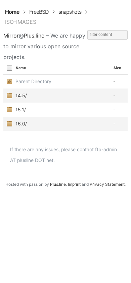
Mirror (11, 35)
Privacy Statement (107, 184)
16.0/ (21, 123)
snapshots (69, 11)
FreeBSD (39, 11)
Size (117, 68)
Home (12, 11)
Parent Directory (33, 81)
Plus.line (34, 35)
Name (21, 68)
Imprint (74, 184)
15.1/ (20, 109)
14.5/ (21, 95)
